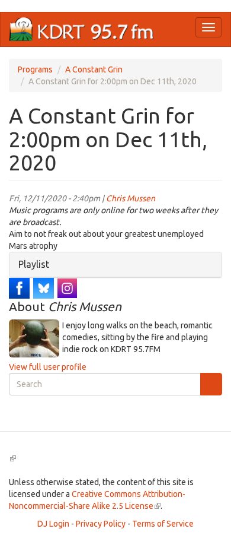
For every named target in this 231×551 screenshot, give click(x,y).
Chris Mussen (130, 198)
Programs (35, 69)
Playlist (33, 264)
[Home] (82, 29)
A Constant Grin (94, 69)
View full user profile (47, 367)
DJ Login (53, 523)
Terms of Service (163, 523)
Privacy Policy (101, 523)
